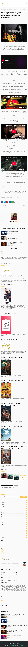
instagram (16, 574)
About (2, 557)
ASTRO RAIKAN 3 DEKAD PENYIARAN (14, 635)
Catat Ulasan (3, 253)
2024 (14, 504)
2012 (14, 528)
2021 (14, 510)
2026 (14, 500)
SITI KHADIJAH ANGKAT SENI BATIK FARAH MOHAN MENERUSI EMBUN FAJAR (16, 238)
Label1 (2, 551)
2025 (14, 502)
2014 (14, 524)
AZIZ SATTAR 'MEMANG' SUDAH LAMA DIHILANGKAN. (17, 625)
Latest (2, 600)
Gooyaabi (21, 645)
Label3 (2, 553)
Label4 (2, 554)
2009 (14, 535)
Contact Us (18, 643)
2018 (14, 516)
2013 (14, 526)
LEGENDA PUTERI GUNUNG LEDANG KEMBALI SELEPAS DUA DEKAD (15, 243)
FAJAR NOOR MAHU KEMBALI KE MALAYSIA (15, 231)
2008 (14, 537)
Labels (2, 550)
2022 (14, 508)
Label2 (2, 552)
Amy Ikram (3, 19)
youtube (2, 574)
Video (2, 599)
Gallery (2, 597)
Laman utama (3, 9)
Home (2, 549)
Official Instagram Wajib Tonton (7, 580)
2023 (14, 506)
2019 (14, 514)
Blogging (12, 645)
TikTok (15, 572)
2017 (14, 518)
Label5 (2, 556)
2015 (14, 522)
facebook (3, 572)
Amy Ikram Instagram (18, 580)
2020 (14, 512)
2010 (14, 533)
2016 (14, 520)
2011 (14, 531)
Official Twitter (4, 582)
